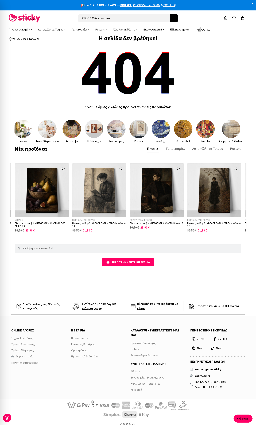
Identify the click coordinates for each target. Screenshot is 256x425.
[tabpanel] (128, 197)
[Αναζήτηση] (174, 18)
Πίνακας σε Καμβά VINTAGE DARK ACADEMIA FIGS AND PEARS (40, 225)
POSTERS (169, 5)
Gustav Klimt (183, 141)
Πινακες (22, 141)
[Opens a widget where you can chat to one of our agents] (243, 419)
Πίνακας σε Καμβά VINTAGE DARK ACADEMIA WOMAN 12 (214, 225)
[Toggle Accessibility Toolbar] (7, 417)
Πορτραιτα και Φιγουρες (83, 220)
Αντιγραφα (72, 141)
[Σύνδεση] (225, 18)
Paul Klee (206, 141)
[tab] (153, 149)
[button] (63, 169)
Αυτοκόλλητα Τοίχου (47, 141)
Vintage (19, 220)
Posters (138, 141)
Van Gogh (161, 141)
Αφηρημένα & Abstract (231, 141)
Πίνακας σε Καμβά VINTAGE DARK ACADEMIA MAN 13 (156, 223)
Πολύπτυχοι (94, 141)
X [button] (252, 3)
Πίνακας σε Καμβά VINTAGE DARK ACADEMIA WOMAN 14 (99, 225)
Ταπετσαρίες (116, 141)
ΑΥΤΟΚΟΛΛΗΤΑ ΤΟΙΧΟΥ (146, 5)
